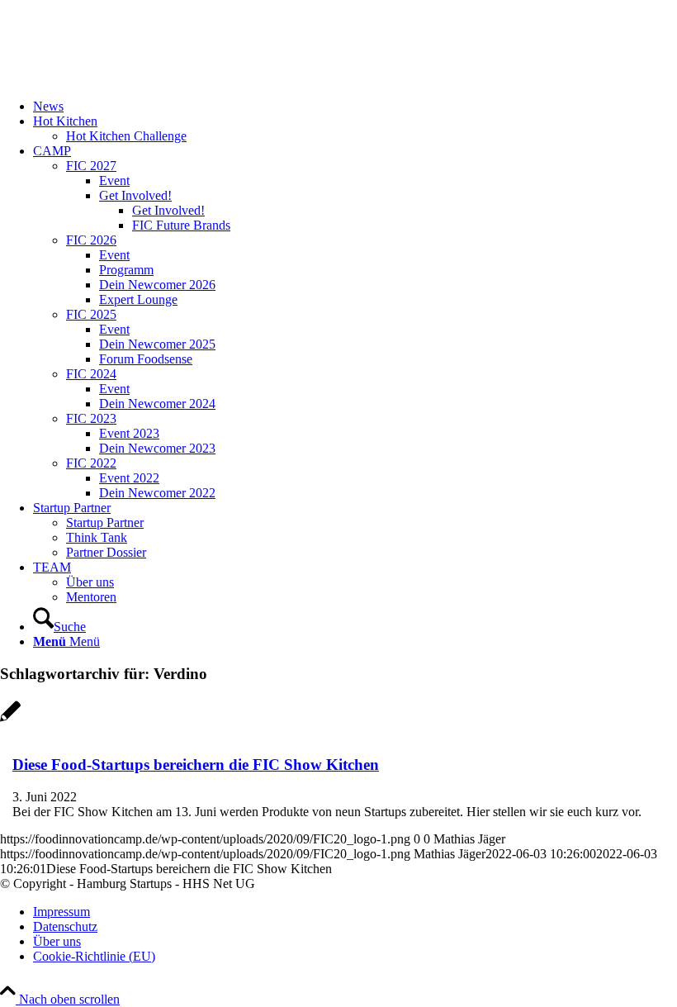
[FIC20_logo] (124, 78)
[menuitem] (355, 106)
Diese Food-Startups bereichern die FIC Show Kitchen (195, 764)
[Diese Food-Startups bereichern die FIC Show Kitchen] (10, 720)
